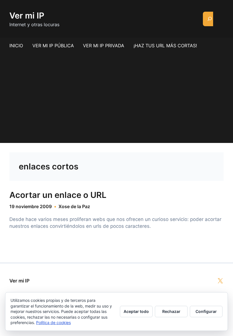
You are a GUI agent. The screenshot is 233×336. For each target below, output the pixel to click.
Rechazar (171, 311)
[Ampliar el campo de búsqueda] (210, 19)
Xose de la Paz (74, 206)
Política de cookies (53, 322)
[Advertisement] (116, 96)
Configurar (206, 311)
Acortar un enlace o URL (57, 195)
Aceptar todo (136, 311)
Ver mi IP (26, 16)
